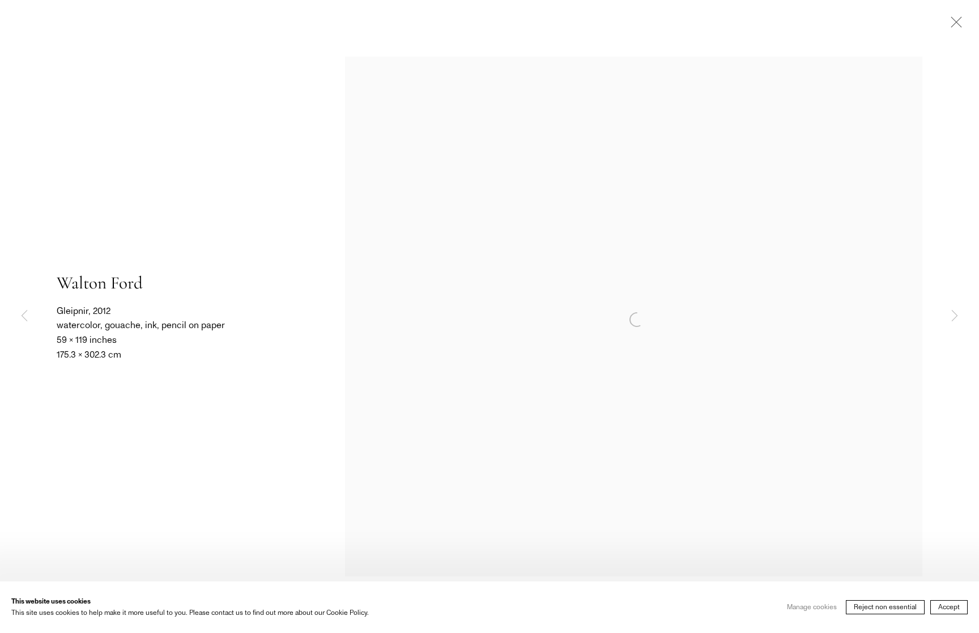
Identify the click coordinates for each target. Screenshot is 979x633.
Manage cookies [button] (812, 607)
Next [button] (954, 316)
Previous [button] (24, 316)
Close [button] (953, 25)
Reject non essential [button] (885, 607)
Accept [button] (949, 607)
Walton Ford (100, 283)
